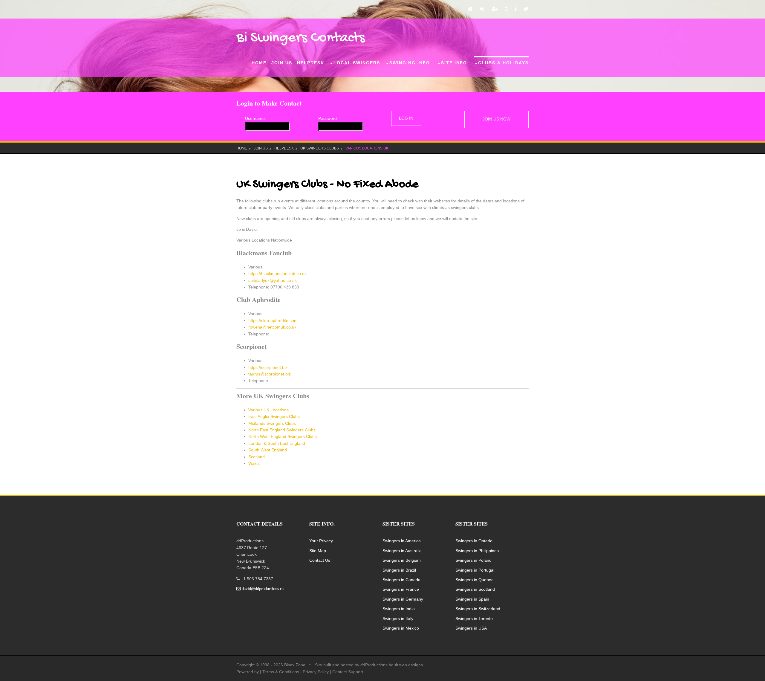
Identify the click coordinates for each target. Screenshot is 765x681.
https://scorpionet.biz (267, 367)
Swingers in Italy (397, 618)
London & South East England (276, 443)
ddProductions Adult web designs (391, 664)
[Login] (482, 9)
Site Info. (455, 62)
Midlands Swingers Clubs (272, 423)
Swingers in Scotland (475, 589)
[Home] (470, 9)
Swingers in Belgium (401, 560)
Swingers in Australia (402, 550)
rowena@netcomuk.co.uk (272, 327)
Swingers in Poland (473, 560)
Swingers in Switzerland (477, 608)
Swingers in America (401, 540)
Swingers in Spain (472, 599)
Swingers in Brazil (399, 570)
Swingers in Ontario (473, 540)
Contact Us (319, 560)
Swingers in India (398, 608)
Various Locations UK (366, 148)
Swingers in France (400, 589)
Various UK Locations (268, 409)
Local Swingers (356, 62)
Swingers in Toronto (474, 618)
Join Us (281, 62)
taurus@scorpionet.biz (269, 374)
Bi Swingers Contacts (300, 38)
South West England (267, 450)
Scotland (256, 456)
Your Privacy (321, 540)
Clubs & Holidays (503, 62)
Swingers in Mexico (400, 628)
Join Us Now (496, 119)
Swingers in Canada (401, 579)
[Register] (495, 9)
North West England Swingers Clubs (282, 436)
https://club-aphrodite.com (273, 320)
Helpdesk (310, 62)
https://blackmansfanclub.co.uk (277, 273)
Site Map (317, 550)
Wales (254, 463)
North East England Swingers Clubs (282, 429)
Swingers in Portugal (474, 570)
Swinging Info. (410, 62)
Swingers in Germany (402, 599)
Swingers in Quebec (474, 579)
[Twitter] (526, 9)
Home (259, 62)
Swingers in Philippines (477, 550)
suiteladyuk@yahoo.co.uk (272, 280)
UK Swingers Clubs (319, 148)
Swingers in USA (471, 628)
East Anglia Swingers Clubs (274, 416)
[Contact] (506, 9)
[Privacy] (515, 9)
